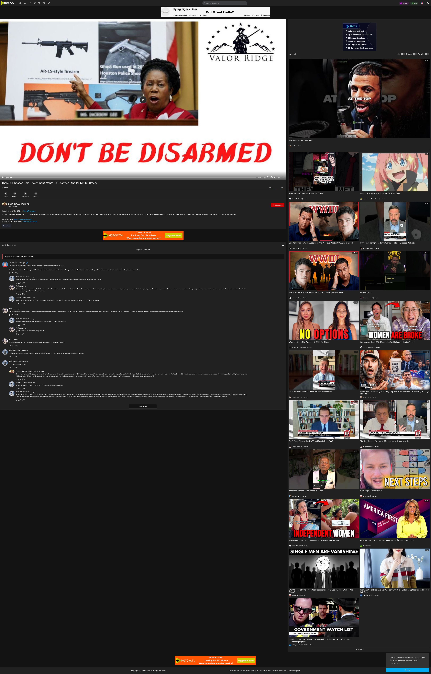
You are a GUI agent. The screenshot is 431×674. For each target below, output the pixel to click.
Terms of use (234, 671)
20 (271, 177)
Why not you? (365, 292)
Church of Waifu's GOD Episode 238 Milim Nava (380, 193)
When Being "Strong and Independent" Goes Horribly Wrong (314, 540)
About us (254, 671)
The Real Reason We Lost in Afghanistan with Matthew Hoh (385, 441)
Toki (17, 286)
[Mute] (275, 177)
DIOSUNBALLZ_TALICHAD (18, 204)
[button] (422, 3)
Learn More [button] (394, 663)
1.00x (264, 177)
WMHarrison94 (22, 277)
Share (6, 197)
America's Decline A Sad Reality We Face (306, 491)
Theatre (409, 54)
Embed (14, 197)
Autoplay (421, 54)
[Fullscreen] (283, 177)
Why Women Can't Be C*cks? (301, 140)
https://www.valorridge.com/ (23, 219)
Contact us (263, 671)
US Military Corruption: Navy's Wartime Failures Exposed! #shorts (387, 243)
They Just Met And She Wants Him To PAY (306, 193)
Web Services (273, 671)
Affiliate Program (294, 671)
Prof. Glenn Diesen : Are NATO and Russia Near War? (311, 441)
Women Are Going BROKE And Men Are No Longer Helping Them (387, 342)
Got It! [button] (407, 670)
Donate (35, 197)
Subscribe (279, 205)
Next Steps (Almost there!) (371, 491)
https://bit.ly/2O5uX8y (30, 221)
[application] (143, 99)
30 (267, 177)
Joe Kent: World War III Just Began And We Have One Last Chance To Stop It (321, 243)
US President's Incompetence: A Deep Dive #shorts (310, 391)
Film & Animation (29, 211)
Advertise (282, 671)
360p (279, 177)
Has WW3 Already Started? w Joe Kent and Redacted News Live (316, 292)
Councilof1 (13, 263)
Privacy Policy (245, 671)
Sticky (398, 54)
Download (25, 197)
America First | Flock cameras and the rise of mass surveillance (386, 540)
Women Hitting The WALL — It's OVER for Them (309, 342)
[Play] (3, 177)
